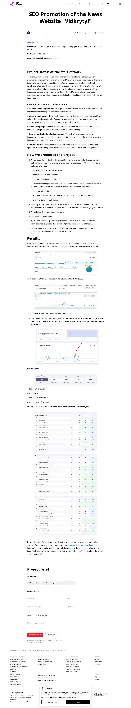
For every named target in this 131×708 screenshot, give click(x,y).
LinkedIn (28, 702)
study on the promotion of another (82, 545)
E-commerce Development (46, 678)
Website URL (70, 607)
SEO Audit (13, 671)
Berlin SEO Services (72, 659)
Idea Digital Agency (15, 650)
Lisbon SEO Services (72, 664)
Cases (24, 650)
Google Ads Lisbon (71, 671)
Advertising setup (48, 583)
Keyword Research (15, 674)
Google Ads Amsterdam (73, 669)
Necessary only (53, 702)
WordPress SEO (14, 676)
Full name (30, 598)
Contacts (100, 4)
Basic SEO (13, 669)
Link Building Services (16, 659)
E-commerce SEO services (18, 662)
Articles (91, 4)
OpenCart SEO (14, 681)
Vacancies (97, 664)
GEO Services (14, 679)
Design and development (65, 583)
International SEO (15, 664)
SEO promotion (34, 583)
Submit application (35, 634)
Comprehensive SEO (16, 684)
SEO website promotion (34, 650)
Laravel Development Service (47, 680)
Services (112, 4)
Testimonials (98, 662)
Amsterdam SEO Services (73, 662)
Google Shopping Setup (45, 662)
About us (97, 659)
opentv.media (32, 42)
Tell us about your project (35, 623)
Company (82, 4)
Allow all (78, 702)
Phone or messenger (34, 607)
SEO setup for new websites (18, 666)
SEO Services (42, 664)
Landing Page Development (46, 675)
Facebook (13, 702)
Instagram (21, 702)
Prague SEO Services (72, 666)
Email (68, 598)
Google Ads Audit (43, 659)
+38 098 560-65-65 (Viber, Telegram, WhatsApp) (20, 698)
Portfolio (72, 4)
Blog (95, 677)
